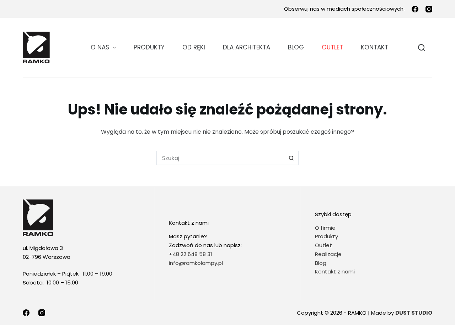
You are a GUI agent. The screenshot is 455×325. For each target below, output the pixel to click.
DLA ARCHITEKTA (246, 47)
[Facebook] (415, 9)
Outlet (324, 245)
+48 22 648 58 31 (190, 254)
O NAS (100, 47)
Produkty (149, 47)
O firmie (325, 227)
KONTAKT (374, 47)
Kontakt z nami (335, 271)
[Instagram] (428, 9)
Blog (296, 47)
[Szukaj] (421, 47)
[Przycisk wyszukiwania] (291, 158)
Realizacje (328, 254)
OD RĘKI (193, 47)
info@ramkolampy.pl (196, 263)
